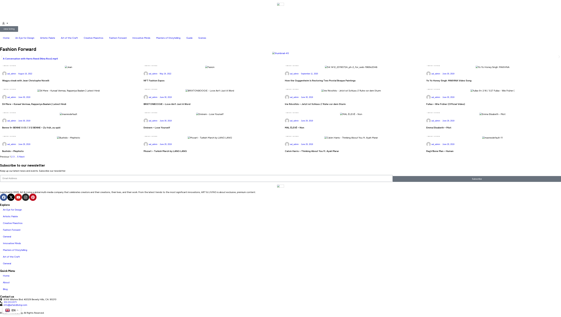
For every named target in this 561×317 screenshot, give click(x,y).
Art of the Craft (69, 38)
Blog (5, 289)
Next (22, 156)
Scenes (202, 38)
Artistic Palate (47, 38)
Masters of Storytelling (168, 38)
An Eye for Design (24, 38)
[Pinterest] (33, 197)
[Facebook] (3, 197)
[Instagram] (25, 197)
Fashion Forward (118, 38)
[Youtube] (18, 197)
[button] (2, 57)
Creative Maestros (93, 38)
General (7, 236)
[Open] (7, 23)
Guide (189, 38)
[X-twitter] (11, 197)
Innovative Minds (141, 38)
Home (6, 38)
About (6, 282)
